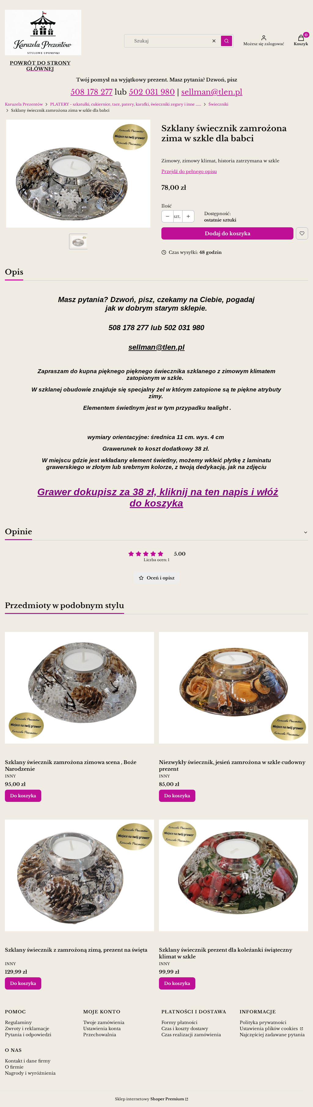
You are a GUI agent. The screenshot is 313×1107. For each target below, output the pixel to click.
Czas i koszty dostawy (184, 1028)
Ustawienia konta (102, 1028)
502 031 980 (152, 92)
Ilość (166, 206)
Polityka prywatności (263, 1022)
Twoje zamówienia (103, 1022)
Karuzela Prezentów (24, 104)
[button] (226, 41)
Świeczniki (218, 104)
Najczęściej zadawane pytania (272, 1034)
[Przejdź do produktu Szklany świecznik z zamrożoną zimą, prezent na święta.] (79, 875)
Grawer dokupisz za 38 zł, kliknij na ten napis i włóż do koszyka (157, 497)
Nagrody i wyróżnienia (30, 1073)
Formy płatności (179, 1022)
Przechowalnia (99, 1034)
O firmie (14, 1067)
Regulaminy (18, 1022)
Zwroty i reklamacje (27, 1028)
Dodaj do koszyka (227, 233)
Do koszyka (23, 796)
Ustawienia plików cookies (269, 1028)
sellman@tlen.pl (211, 92)
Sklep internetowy (149, 1099)
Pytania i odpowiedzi (28, 1034)
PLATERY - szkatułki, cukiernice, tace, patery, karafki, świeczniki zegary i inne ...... (125, 104)
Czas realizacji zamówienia (191, 1034)
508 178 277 (91, 92)
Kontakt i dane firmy (27, 1061)
